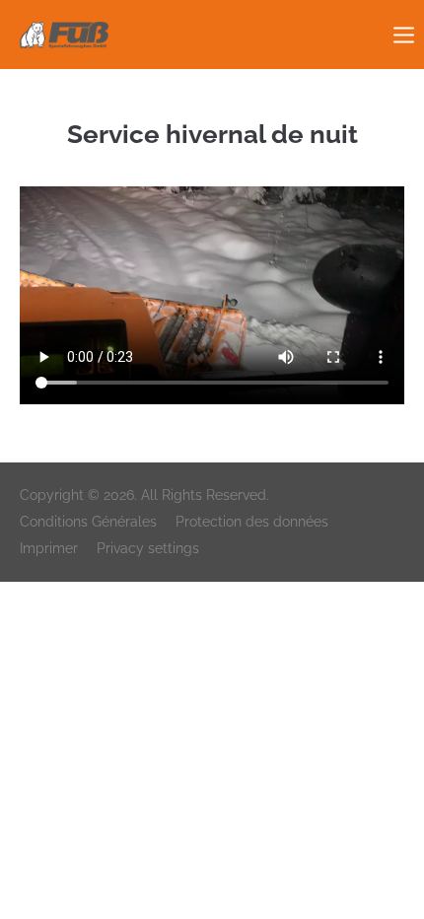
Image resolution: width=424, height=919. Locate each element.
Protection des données (252, 522)
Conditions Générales (88, 522)
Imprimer (49, 548)
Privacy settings (148, 548)
